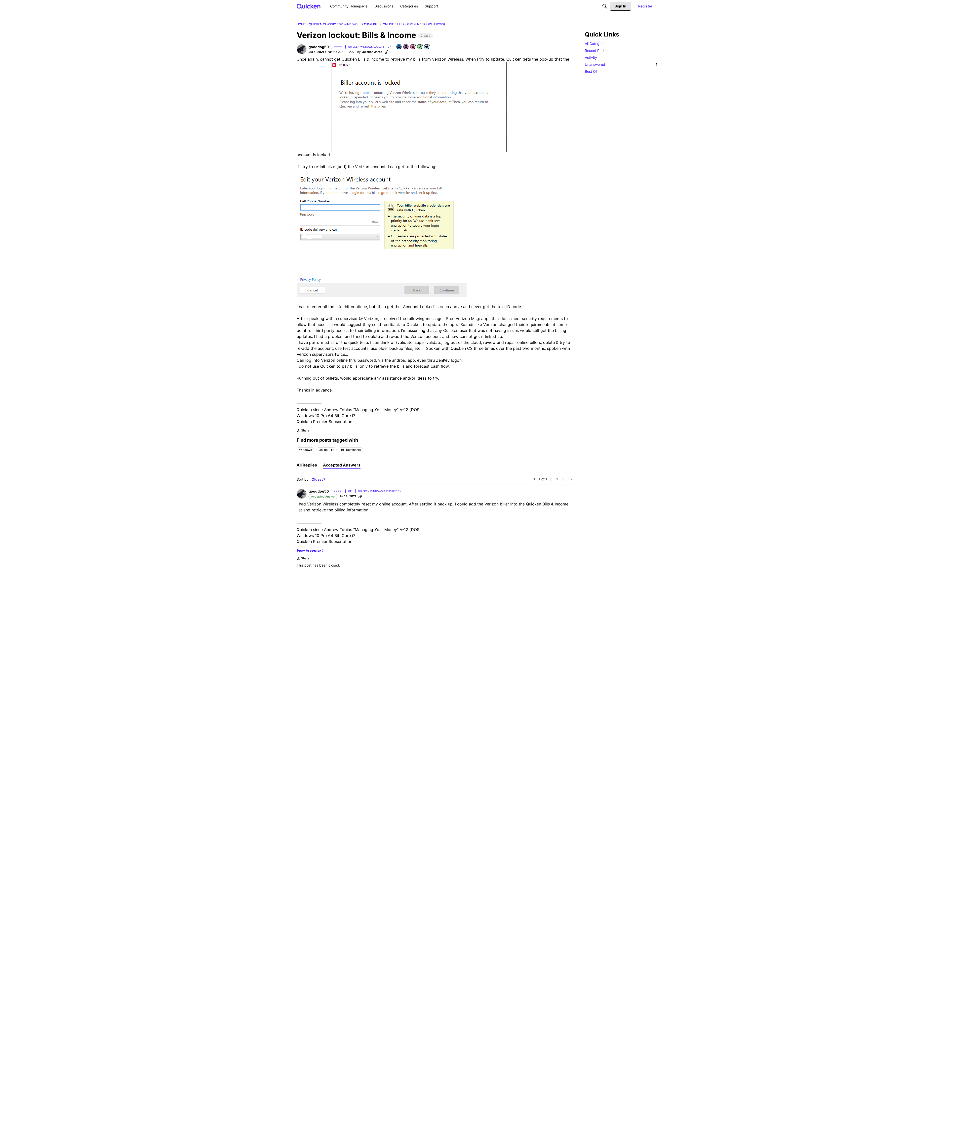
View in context (310, 550)
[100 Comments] (427, 47)
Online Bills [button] (326, 450)
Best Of (591, 71)
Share (303, 430)
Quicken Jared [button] (372, 52)
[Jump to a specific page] (571, 479)
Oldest (317, 479)
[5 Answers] (420, 47)
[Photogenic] (399, 47)
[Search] (604, 6)
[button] (302, 49)
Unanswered (621, 64)
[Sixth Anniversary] (413, 47)
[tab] (307, 465)
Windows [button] (305, 450)
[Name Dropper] (406, 47)
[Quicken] (309, 6)
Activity (591, 57)
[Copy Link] (387, 52)
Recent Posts (595, 50)
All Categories (596, 43)
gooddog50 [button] (319, 47)
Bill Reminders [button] (351, 450)
